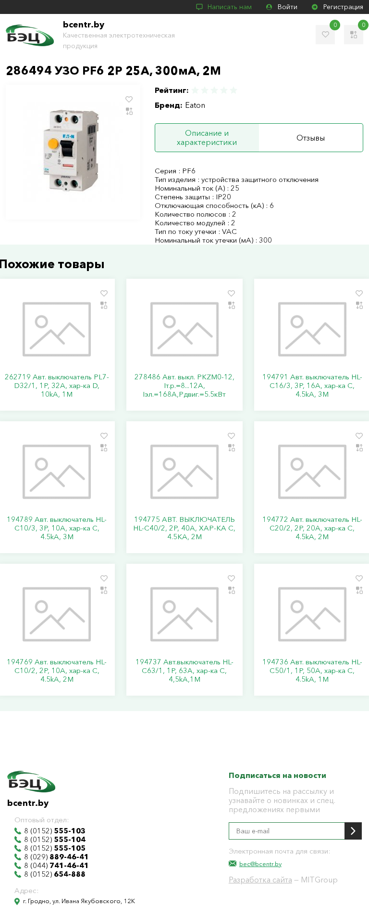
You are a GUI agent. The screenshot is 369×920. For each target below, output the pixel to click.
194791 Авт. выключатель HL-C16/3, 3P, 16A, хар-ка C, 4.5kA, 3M (312, 386)
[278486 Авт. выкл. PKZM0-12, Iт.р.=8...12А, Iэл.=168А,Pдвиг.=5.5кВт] (184, 329)
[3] (214, 90)
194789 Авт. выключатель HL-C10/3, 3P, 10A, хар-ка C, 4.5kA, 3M (57, 528)
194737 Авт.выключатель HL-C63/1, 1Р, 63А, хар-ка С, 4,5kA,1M (184, 671)
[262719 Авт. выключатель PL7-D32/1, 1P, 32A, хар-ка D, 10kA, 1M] (56, 329)
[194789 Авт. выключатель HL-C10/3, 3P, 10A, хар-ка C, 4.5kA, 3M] (56, 471)
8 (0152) (55, 831)
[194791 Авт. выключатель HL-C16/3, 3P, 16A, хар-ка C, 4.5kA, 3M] (312, 329)
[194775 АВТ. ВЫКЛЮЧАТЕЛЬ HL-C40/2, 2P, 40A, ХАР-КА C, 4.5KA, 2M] (184, 471)
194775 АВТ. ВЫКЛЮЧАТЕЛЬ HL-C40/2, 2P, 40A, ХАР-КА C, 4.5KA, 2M (184, 528)
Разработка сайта (260, 879)
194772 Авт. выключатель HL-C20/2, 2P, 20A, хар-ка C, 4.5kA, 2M (312, 528)
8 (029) (56, 857)
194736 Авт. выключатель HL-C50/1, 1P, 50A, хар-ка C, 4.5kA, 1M (312, 671)
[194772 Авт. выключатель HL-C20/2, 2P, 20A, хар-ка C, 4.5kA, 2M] (312, 471)
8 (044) (56, 865)
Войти (287, 6)
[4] (224, 90)
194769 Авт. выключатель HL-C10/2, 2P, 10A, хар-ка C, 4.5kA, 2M (57, 671)
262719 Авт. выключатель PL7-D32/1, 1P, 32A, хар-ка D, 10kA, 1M (57, 386)
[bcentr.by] (30, 35)
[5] (233, 90)
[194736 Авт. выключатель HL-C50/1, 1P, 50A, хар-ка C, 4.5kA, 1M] (312, 614)
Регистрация (343, 6)
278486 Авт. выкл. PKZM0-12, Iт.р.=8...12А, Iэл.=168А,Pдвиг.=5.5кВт (184, 386)
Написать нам (230, 6)
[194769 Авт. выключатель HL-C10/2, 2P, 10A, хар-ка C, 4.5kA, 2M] (56, 614)
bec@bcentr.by (260, 864)
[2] (204, 90)
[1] (195, 90)
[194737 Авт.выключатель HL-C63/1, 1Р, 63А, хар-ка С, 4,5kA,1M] (184, 614)
